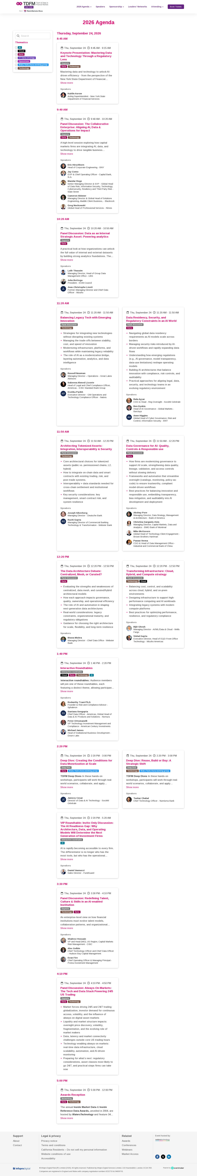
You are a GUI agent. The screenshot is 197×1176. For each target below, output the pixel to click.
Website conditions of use (56, 1154)
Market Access (130, 1154)
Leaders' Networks (137, 6)
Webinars (127, 1149)
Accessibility (48, 1158)
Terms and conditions (53, 1145)
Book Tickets (176, 7)
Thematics (21, 42)
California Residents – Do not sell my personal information (74, 1149)
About (16, 1141)
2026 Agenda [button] (83, 6)
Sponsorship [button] (115, 6)
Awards (126, 1141)
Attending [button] (156, 6)
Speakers (100, 6)
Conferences (129, 1145)
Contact (17, 1145)
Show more (66, 82)
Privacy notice (49, 1141)
